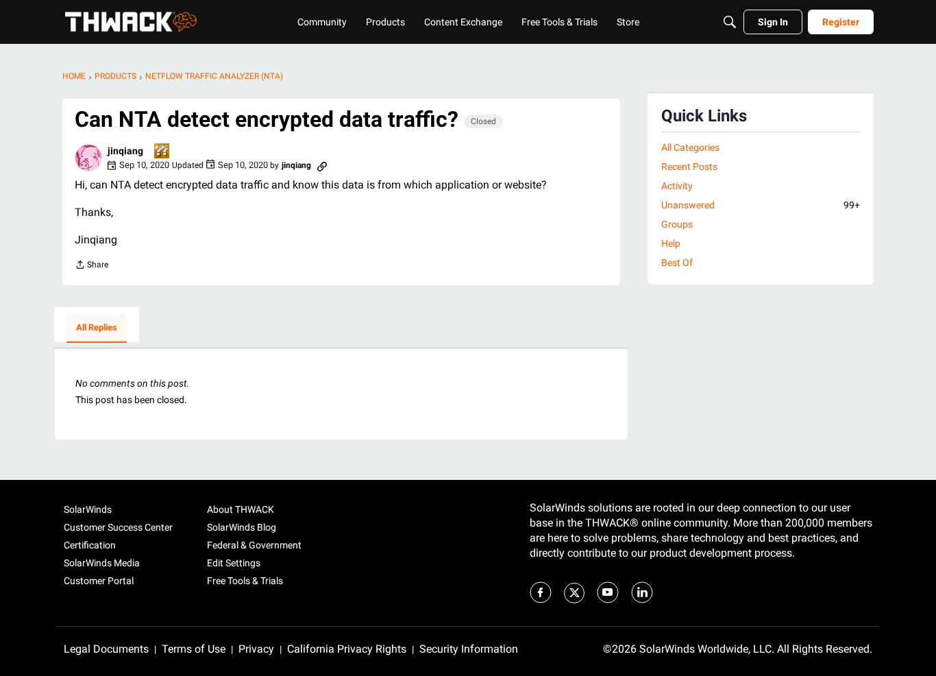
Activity (677, 185)
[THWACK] (130, 22)
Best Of (677, 262)
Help (670, 243)
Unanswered (760, 205)
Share (91, 266)
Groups (677, 224)
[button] (88, 157)
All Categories (690, 147)
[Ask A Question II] (162, 151)
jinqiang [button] (125, 150)
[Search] (729, 22)
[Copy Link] (322, 165)
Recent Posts (689, 166)
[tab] (96, 328)
